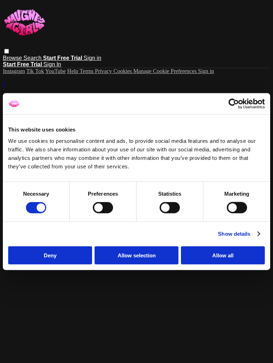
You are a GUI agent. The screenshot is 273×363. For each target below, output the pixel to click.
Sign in (92, 58)
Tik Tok (35, 71)
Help (73, 71)
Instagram (14, 71)
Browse (13, 58)
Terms (87, 71)
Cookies (123, 71)
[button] (6, 51)
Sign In (52, 64)
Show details (234, 234)
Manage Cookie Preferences (165, 71)
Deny (50, 255)
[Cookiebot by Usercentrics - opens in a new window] (234, 104)
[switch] (103, 207)
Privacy (104, 71)
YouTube (55, 71)
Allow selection (137, 255)
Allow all (223, 255)
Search (33, 58)
